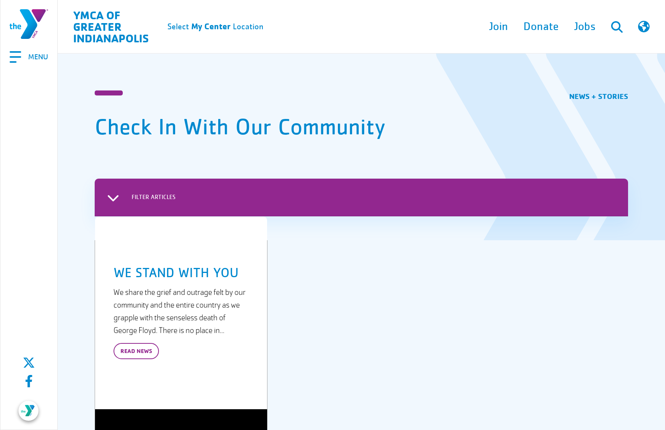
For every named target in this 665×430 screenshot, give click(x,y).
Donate (541, 26)
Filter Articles (153, 197)
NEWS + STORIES (598, 96)
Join (498, 26)
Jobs (585, 26)
